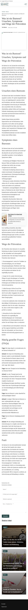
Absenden (5, 516)
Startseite (4, 11)
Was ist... (7, 11)
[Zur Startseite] (5, 5)
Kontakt (3, 604)
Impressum (4, 606)
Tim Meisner (4, 27)
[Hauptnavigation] (25, 4)
